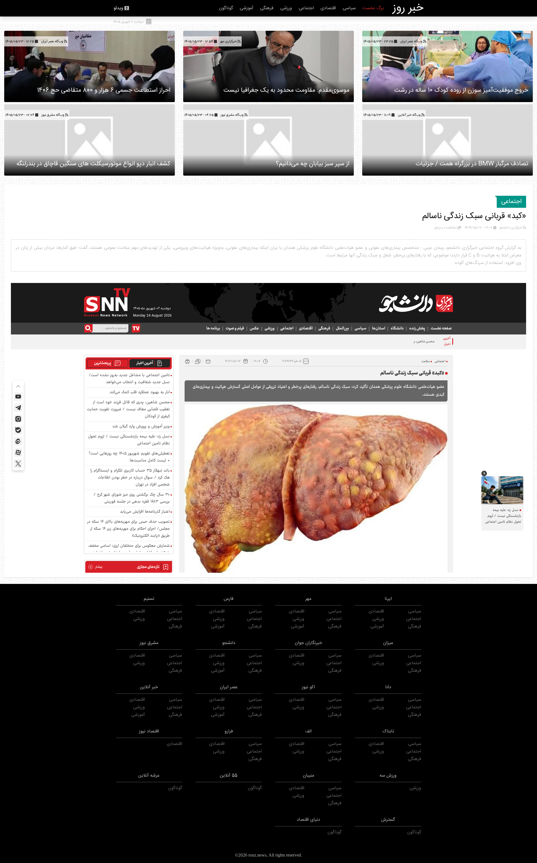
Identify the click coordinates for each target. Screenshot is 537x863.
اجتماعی (306, 8)
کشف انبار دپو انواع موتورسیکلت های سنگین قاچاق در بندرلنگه (93, 164)
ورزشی (286, 8)
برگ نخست (373, 8)
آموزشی (246, 8)
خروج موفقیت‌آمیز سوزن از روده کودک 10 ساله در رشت (461, 90)
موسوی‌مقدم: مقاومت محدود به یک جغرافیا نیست (286, 90)
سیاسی (349, 8)
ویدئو (118, 8)
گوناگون (226, 8)
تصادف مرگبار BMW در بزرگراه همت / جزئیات (472, 164)
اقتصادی (328, 8)
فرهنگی (267, 8)
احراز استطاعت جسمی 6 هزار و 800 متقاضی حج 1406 (103, 90)
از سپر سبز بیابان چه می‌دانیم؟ (312, 164)
